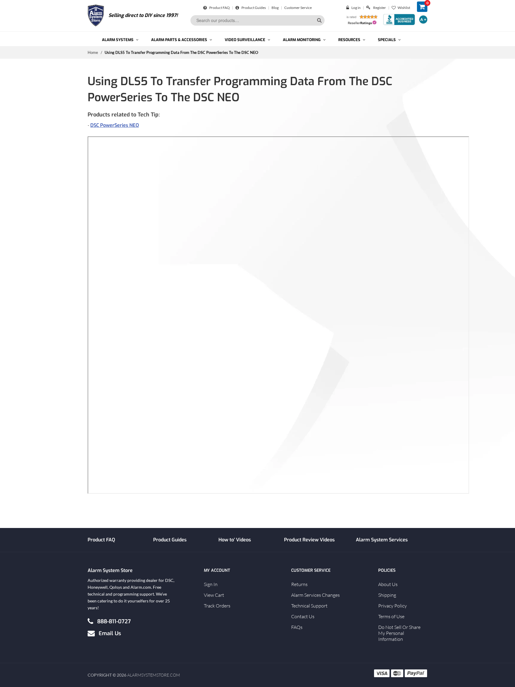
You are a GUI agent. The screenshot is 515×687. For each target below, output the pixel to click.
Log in (356, 7)
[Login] (348, 7)
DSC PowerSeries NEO (114, 125)
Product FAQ (219, 7)
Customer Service (298, 7)
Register (379, 7)
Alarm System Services (382, 540)
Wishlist (404, 7)
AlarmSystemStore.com (153, 674)
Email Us (110, 633)
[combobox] (257, 20)
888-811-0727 (114, 621)
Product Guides (253, 7)
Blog (275, 7)
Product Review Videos (309, 540)
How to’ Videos (234, 540)
